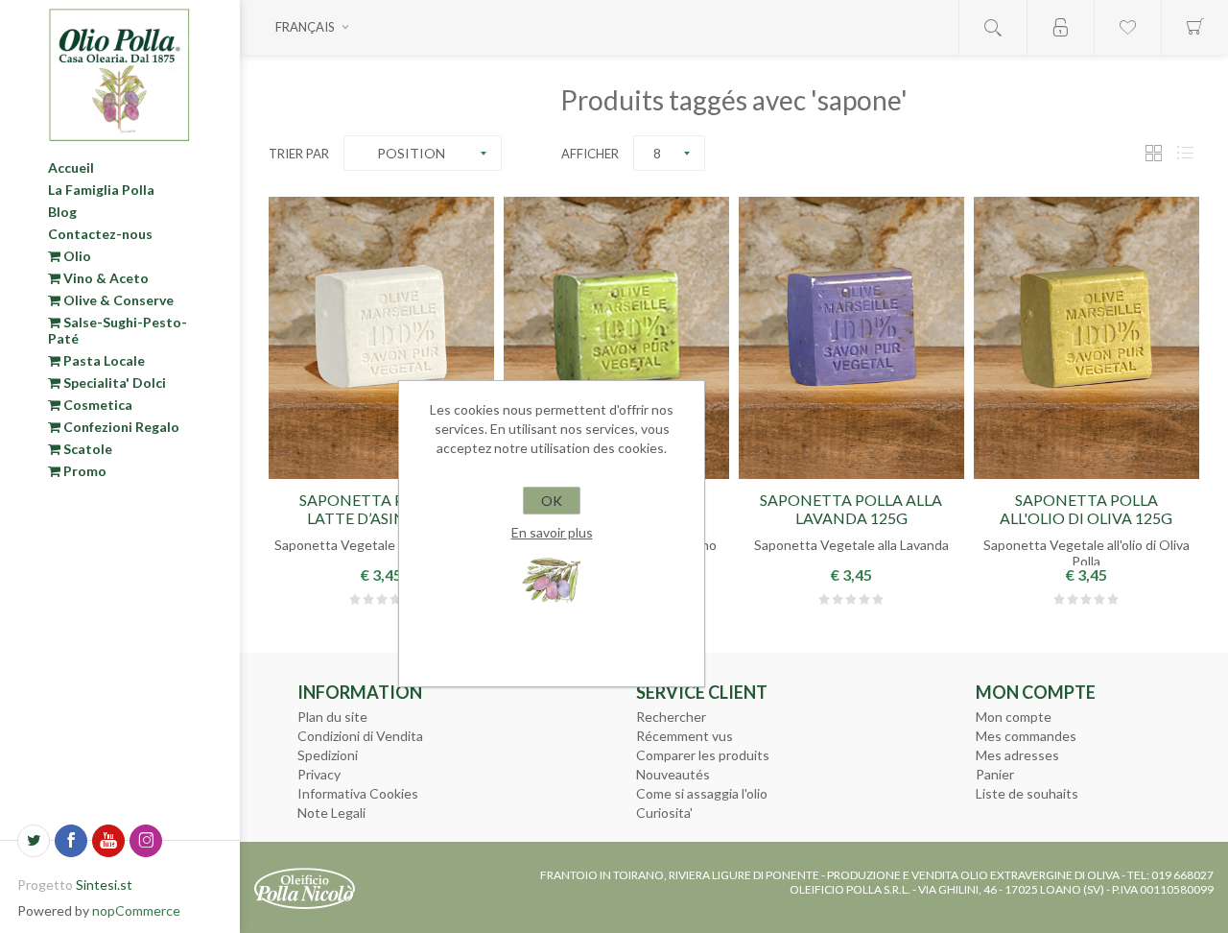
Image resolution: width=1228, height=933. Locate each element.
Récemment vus (684, 736)
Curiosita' (664, 812)
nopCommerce (136, 910)
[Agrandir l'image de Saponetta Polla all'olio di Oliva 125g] (1086, 338)
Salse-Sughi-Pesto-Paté (117, 330)
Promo (83, 471)
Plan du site (332, 716)
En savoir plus (552, 532)
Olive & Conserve (117, 300)
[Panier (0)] (1194, 27)
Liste (1184, 153)
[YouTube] (108, 841)
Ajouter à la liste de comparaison (896, 466)
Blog (62, 211)
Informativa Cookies (357, 793)
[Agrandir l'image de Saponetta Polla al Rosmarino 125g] (616, 338)
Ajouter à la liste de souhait (381, 466)
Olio (75, 256)
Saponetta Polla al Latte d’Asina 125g (381, 508)
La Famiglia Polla (101, 189)
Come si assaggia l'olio (702, 793)
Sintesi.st (104, 884)
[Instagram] (146, 841)
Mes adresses (1017, 755)
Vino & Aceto (104, 278)
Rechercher (671, 716)
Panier (995, 774)
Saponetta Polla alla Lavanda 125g (851, 508)
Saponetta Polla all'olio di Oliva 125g (1086, 508)
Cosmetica (96, 404)
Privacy (319, 774)
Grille (1153, 153)
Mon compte (1013, 716)
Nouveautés (673, 774)
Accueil (71, 167)
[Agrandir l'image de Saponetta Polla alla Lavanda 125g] (851, 338)
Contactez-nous (100, 234)
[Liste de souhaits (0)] (1127, 27)
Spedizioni (327, 755)
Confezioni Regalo (119, 427)
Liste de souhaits (1027, 793)
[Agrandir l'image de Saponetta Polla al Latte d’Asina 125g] (381, 338)
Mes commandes (1026, 736)
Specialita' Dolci (113, 382)
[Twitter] (33, 841)
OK (551, 500)
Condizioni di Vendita (360, 736)
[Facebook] (71, 841)
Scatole (86, 449)
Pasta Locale (102, 360)
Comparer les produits (702, 755)
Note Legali (331, 812)
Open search (993, 27)
